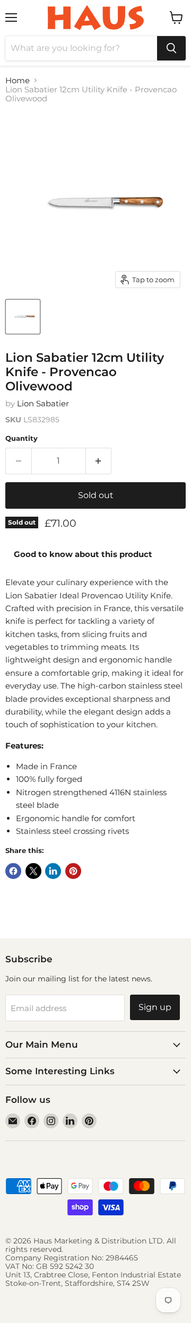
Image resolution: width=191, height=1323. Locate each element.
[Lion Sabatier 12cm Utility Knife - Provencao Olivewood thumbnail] (23, 317)
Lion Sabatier (43, 403)
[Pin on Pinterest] (73, 871)
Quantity (21, 438)
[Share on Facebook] (13, 871)
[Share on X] (33, 871)
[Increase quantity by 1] (99, 461)
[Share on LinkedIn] (53, 871)
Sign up (154, 1007)
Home (17, 80)
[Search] (171, 48)
